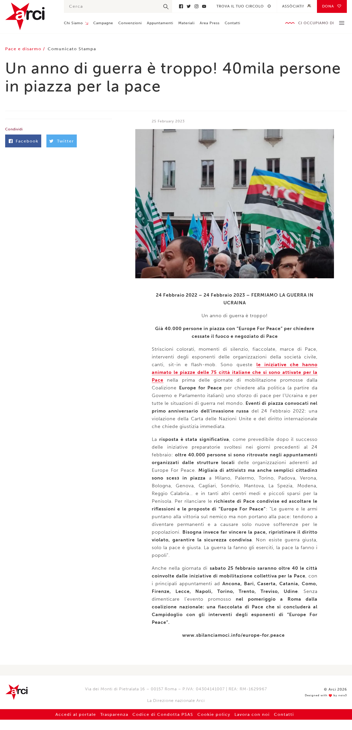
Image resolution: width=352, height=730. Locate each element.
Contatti (232, 23)
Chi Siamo (73, 23)
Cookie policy (213, 714)
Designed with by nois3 (326, 695)
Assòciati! (293, 6)
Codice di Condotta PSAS (162, 714)
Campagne (103, 23)
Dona (328, 6)
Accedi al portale (75, 714)
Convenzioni (130, 23)
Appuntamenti (160, 23)
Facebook (181, 6)
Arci (29, 16)
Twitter (188, 6)
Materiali (186, 23)
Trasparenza (114, 714)
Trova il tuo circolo (240, 6)
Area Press (210, 23)
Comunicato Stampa (72, 48)
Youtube (204, 6)
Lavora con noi (252, 714)
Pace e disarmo (24, 48)
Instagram (196, 6)
